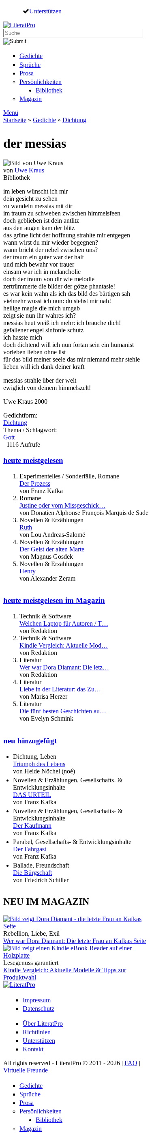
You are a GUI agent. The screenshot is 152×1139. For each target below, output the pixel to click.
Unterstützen (45, 11)
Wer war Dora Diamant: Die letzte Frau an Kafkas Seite (74, 940)
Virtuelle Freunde (25, 1070)
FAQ (130, 1062)
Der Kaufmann (32, 825)
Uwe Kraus (29, 170)
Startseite (14, 119)
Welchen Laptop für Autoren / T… (63, 623)
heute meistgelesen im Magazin (54, 600)
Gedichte (31, 55)
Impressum (37, 1000)
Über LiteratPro (43, 1023)
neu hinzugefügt (30, 740)
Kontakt (33, 1049)
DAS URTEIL (32, 794)
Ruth (25, 527)
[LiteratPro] (19, 25)
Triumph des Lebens (39, 763)
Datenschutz (38, 1008)
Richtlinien (37, 1032)
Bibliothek (49, 90)
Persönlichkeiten (40, 81)
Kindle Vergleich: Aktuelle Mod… (63, 645)
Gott (9, 437)
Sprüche (30, 64)
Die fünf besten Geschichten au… (62, 711)
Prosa (26, 73)
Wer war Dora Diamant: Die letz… (64, 667)
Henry (27, 571)
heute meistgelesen (33, 460)
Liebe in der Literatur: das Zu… (60, 689)
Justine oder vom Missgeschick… (62, 505)
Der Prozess (34, 483)
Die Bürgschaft (32, 872)
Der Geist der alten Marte (51, 549)
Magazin (30, 98)
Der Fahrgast (29, 849)
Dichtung (74, 119)
